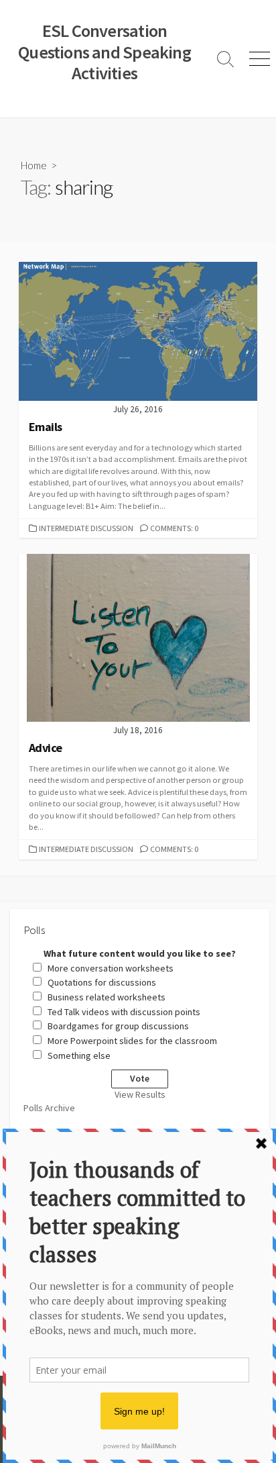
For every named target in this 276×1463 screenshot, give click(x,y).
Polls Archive (49, 1108)
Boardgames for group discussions (118, 1026)
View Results (140, 1094)
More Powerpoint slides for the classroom (132, 1041)
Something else (79, 1055)
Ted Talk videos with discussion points (124, 1012)
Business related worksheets (106, 997)
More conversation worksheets (111, 968)
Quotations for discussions (102, 982)
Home (34, 165)
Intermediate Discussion (86, 528)
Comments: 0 (174, 528)
